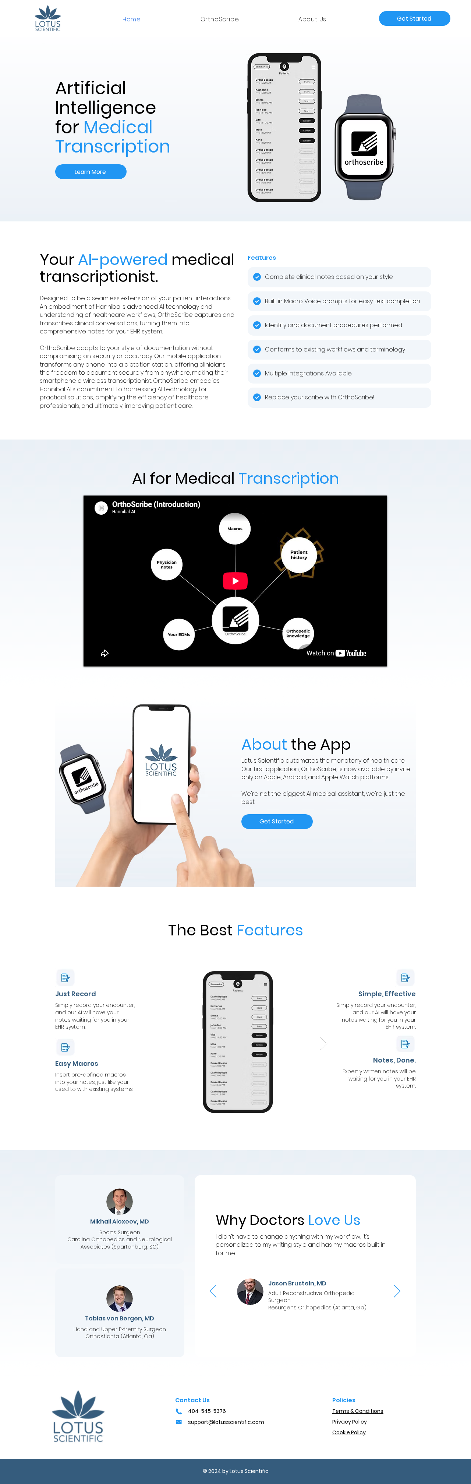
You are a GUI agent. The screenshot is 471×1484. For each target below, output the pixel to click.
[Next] (397, 1292)
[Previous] (213, 1292)
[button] (414, 18)
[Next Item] (323, 1043)
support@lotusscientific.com (226, 1422)
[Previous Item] (147, 1043)
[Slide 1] (305, 1307)
